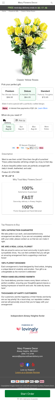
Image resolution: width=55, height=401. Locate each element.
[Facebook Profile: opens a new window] (27, 364)
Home (4, 11)
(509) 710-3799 (27, 353)
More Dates (46, 127)
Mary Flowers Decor (27, 3)
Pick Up (22, 120)
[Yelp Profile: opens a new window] (33, 364)
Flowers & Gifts (13, 11)
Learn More (42, 108)
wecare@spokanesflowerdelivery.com (27, 356)
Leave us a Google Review (27, 372)
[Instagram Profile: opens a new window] (22, 364)
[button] (49, 395)
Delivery (7, 122)
